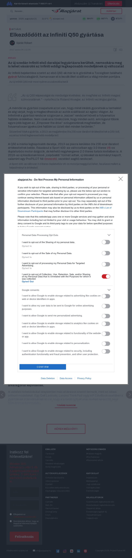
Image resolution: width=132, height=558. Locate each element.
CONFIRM (43, 367)
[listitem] (66, 235)
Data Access (66, 378)
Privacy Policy (84, 378)
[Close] (122, 180)
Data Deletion (48, 378)
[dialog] (66, 279)
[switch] (106, 242)
